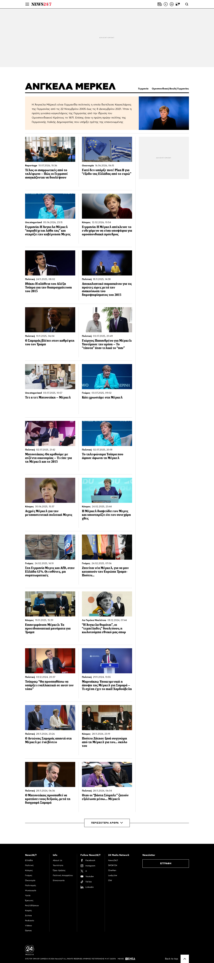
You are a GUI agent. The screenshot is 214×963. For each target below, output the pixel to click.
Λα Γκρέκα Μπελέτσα (94, 620)
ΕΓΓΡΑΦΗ (165, 863)
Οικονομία (88, 165)
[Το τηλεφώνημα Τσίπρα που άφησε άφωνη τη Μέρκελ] (107, 433)
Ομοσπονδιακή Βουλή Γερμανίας (170, 89)
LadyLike (112, 875)
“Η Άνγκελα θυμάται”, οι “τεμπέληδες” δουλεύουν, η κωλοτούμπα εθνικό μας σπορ (104, 628)
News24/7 (113, 860)
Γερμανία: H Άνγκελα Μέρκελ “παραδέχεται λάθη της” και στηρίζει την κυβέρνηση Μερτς (48, 231)
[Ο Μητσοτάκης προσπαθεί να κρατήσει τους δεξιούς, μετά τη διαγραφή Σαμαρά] (50, 774)
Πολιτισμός (30, 885)
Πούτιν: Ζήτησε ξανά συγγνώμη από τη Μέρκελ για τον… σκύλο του (104, 742)
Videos (28, 926)
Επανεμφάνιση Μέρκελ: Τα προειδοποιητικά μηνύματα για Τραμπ (48, 628)
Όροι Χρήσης (59, 870)
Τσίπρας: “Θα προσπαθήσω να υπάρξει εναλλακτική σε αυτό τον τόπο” (49, 685)
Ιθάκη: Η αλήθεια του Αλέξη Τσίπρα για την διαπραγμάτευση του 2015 (48, 287)
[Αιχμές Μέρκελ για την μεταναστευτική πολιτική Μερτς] (50, 490)
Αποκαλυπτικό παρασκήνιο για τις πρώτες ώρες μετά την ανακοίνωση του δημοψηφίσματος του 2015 (107, 289)
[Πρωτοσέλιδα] (159, 4)
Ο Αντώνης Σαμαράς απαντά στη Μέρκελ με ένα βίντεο (48, 740)
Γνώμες (86, 393)
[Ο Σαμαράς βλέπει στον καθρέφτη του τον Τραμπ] (50, 319)
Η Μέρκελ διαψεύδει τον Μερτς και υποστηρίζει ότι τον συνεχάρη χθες (106, 515)
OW (110, 880)
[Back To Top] (185, 959)
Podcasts (29, 921)
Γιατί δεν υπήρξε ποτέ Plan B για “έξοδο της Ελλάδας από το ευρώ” (106, 172)
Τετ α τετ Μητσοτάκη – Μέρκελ (48, 397)
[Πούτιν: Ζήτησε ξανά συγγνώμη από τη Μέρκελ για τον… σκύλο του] (107, 717)
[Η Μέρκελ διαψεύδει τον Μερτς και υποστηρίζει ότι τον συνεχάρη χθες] (107, 490)
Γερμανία (143, 89)
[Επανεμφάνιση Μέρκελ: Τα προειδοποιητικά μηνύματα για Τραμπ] (50, 603)
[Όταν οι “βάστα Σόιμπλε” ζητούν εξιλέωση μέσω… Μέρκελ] (107, 774)
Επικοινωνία (59, 880)
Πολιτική (30, 279)
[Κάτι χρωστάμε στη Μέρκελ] (107, 376)
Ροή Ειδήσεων (32, 905)
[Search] (187, 4)
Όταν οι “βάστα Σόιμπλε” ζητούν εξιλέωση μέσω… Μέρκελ (105, 797)
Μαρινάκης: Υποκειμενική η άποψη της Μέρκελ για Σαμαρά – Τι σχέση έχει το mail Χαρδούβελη (107, 685)
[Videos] (166, 4)
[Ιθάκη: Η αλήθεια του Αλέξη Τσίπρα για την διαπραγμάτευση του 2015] (50, 262)
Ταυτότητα (58, 865)
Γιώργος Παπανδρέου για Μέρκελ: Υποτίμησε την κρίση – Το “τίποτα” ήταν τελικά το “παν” (107, 344)
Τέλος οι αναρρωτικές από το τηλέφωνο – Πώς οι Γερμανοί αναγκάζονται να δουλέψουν (46, 174)
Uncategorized (33, 222)
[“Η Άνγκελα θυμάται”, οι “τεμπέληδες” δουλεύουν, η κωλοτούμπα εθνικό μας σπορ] (107, 603)
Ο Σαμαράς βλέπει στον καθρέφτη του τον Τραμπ (49, 342)
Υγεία (27, 895)
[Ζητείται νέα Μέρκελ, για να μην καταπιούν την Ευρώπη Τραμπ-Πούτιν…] (107, 547)
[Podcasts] (172, 4)
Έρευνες (29, 900)
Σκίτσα (28, 916)
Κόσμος (86, 222)
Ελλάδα (29, 860)
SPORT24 (112, 865)
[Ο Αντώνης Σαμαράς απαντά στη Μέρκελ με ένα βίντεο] (50, 717)
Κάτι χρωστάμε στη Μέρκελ (102, 397)
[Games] (178, 4)
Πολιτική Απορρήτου (63, 875)
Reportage (31, 165)
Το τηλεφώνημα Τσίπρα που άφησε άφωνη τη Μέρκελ (102, 456)
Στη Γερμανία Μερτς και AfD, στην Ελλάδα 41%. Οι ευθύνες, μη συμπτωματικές (50, 572)
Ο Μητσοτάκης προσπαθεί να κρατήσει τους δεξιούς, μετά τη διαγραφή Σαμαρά (47, 799)
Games (28, 931)
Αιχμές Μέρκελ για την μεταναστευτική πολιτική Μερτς (48, 513)
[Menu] (27, 4)
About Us (57, 860)
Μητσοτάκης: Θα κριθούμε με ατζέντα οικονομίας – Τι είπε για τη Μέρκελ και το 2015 (48, 458)
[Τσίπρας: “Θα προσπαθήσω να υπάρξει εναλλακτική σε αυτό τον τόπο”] (50, 660)
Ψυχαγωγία (30, 890)
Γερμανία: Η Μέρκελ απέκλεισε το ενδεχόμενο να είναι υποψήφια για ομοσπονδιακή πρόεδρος (107, 231)
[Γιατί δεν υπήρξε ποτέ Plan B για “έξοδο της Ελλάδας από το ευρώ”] (107, 149)
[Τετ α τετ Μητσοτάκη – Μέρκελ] (50, 376)
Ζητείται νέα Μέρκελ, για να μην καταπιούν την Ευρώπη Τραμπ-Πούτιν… (105, 572)
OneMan (112, 870)
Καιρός (28, 911)
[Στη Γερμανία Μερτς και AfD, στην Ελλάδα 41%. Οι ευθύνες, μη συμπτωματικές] (50, 547)
